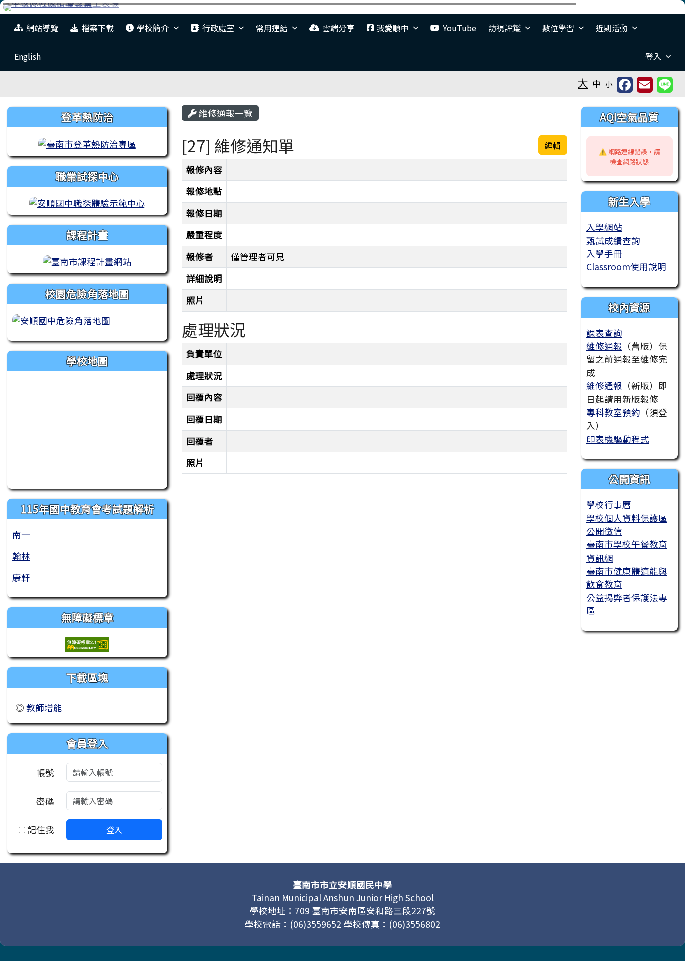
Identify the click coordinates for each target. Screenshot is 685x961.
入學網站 (604, 227)
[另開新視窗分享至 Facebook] (625, 85)
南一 (21, 534)
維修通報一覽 (225, 113)
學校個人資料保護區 (626, 518)
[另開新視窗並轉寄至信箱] (645, 85)
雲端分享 (338, 28)
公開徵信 (604, 531)
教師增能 (44, 707)
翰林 (21, 556)
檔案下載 (98, 28)
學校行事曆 (608, 504)
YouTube (459, 28)
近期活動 (612, 28)
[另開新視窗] (87, 142)
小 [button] (609, 84)
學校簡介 (153, 28)
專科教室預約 (613, 412)
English (27, 56)
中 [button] (596, 83)
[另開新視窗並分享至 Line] (665, 85)
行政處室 (218, 28)
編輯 (553, 145)
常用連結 (272, 28)
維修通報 (604, 346)
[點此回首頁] (342, 7)
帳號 (45, 772)
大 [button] (583, 82)
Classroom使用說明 (626, 266)
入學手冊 (604, 253)
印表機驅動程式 (617, 439)
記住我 (39, 829)
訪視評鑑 (504, 28)
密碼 (45, 801)
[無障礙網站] (87, 643)
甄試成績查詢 (613, 240)
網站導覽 (42, 28)
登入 (653, 56)
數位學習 (558, 28)
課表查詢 (604, 333)
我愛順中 (393, 28)
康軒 (21, 577)
